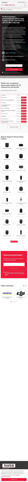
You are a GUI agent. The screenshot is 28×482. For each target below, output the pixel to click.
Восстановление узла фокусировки (6, 105)
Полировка (4, 102)
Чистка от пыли (5, 113)
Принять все (14, 479)
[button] (23, 285)
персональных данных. (13, 73)
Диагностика (4, 97)
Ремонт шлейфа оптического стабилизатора (7, 122)
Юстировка (4, 116)
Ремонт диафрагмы (5, 108)
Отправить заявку (14, 69)
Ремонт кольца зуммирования (8, 100)
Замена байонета (5, 118)
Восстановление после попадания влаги (8, 111)
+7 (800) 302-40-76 (9, 5)
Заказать (24, 97)
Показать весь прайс (14, 126)
